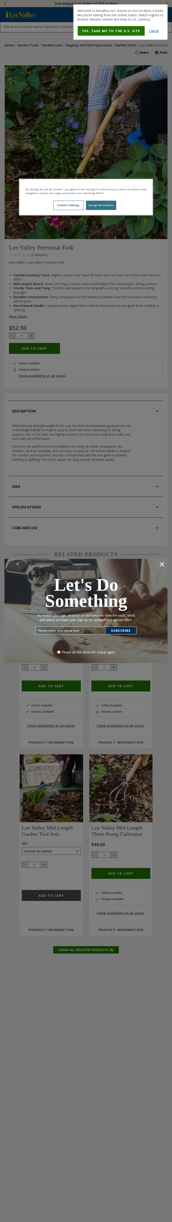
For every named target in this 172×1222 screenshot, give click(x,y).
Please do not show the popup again (88, 652)
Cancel (154, 31)
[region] (86, 196)
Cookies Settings (68, 205)
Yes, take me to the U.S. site (111, 31)
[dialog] (120, 22)
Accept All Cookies (101, 205)
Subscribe (121, 630)
